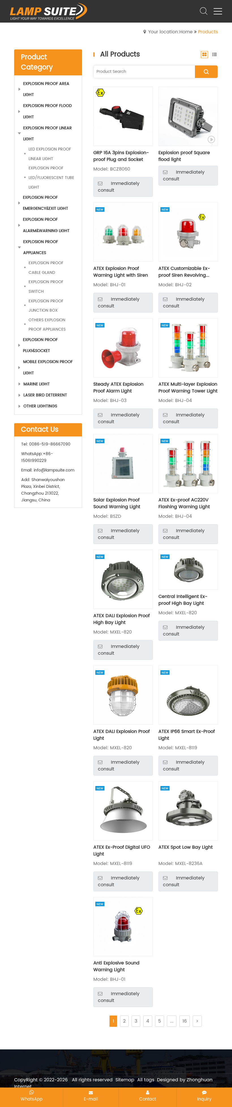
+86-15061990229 (37, 457)
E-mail (91, 1099)
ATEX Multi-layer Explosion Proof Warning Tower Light (188, 387)
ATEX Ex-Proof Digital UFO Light (121, 850)
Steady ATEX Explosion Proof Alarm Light (118, 387)
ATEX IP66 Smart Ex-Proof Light (186, 735)
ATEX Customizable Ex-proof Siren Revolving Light (184, 272)
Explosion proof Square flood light (184, 156)
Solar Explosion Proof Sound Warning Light (116, 503)
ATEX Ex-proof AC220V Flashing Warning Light (184, 503)
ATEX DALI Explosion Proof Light (121, 735)
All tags (145, 1080)
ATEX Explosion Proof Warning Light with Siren (120, 272)
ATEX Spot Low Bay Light (185, 847)
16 (184, 1021)
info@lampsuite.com (54, 470)
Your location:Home (170, 32)
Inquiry (204, 1099)
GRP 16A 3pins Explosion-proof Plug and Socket (121, 156)
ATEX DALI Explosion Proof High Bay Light (121, 619)
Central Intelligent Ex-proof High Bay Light (182, 600)
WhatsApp (31, 1099)
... (171, 1021)
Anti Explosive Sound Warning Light (116, 966)
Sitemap (124, 1080)
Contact (147, 1099)
